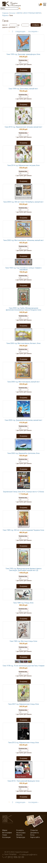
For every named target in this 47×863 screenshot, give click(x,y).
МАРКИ (19, 13)
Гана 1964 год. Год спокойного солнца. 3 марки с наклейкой (23, 269)
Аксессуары (20, 833)
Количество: (23, 60)
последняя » (33, 31)
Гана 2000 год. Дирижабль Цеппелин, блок (23, 453)
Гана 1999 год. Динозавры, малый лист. (23, 89)
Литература (20, 837)
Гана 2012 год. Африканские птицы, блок (23, 742)
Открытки (34, 830)
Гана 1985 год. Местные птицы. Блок (23, 641)
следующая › (20, 31)
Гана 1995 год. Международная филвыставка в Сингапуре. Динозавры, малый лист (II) (23, 569)
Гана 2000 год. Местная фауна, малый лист (23, 382)
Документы (34, 833)
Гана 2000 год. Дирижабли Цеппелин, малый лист (23, 420)
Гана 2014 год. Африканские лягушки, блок (23, 165)
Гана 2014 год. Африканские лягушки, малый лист (23, 127)
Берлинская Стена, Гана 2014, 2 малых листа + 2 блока (23, 492)
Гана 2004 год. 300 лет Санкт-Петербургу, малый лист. (23, 202)
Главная (5, 13)
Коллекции (6, 837)
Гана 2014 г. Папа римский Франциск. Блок (23, 781)
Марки (4, 830)
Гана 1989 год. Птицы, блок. (23, 603)
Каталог (12, 13)
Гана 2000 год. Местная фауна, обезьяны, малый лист (23, 240)
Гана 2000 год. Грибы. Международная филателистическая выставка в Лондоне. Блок (23, 309)
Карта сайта (35, 837)
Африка (5, 15)
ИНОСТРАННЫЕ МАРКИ (32, 13)
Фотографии (7, 833)
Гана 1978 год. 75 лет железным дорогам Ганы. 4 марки (23, 666)
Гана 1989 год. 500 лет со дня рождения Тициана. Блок (23, 530)
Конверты (20, 830)
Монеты (19, 835)
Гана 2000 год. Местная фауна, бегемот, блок (23, 343)
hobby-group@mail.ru (29, 855)
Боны (32, 835)
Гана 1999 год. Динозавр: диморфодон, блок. (23, 54)
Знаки (4, 835)
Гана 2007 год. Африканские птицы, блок (23, 704)
